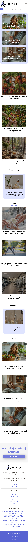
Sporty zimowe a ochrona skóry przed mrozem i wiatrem (14, 232)
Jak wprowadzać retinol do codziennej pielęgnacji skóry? (14, 194)
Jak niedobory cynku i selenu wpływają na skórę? (14, 130)
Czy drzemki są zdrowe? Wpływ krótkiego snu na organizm (11, 58)
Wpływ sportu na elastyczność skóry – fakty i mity (14, 265)
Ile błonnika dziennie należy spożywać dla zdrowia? (13, 25)
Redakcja (14, 484)
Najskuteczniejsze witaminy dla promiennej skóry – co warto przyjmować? (14, 517)
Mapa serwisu (14, 536)
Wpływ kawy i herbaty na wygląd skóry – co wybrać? (14, 162)
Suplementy (14, 305)
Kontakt (14, 487)
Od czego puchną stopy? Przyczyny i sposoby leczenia (12, 41)
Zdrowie (14, 339)
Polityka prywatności (14, 533)
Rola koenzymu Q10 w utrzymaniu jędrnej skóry (14, 329)
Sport (14, 204)
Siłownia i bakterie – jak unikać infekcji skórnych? (14, 297)
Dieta (14, 69)
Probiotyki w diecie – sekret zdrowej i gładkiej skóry (14, 97)
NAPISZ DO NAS (14, 456)
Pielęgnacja (14, 170)
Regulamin (14, 539)
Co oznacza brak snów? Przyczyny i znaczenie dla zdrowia (14, 512)
